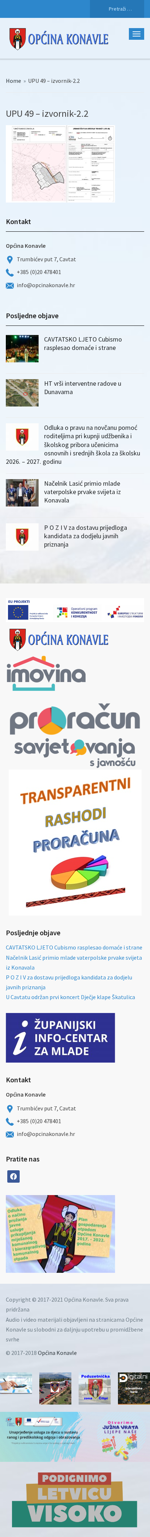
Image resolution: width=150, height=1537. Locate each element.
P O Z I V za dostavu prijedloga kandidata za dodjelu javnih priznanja (85, 536)
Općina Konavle (57, 1352)
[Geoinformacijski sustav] (134, 1388)
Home (13, 80)
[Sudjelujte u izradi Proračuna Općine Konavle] (16, 1383)
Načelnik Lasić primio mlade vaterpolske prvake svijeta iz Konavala (82, 492)
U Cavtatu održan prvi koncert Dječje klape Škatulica (70, 997)
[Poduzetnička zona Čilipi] (95, 1388)
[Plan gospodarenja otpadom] (87, 1234)
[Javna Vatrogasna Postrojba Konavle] (55, 1388)
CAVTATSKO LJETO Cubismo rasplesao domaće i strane (83, 343)
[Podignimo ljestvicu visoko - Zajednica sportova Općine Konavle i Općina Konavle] (75, 1499)
